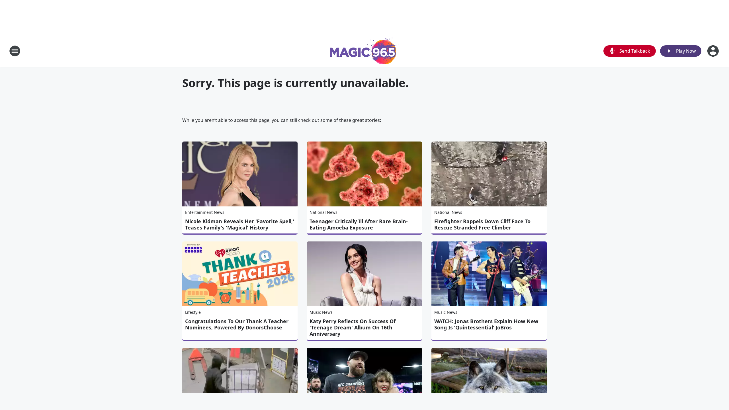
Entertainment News (204, 212)
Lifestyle (193, 312)
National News (323, 212)
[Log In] (713, 51)
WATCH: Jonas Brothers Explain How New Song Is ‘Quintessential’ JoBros (486, 324)
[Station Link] (365, 51)
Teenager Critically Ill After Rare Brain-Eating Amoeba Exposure (359, 224)
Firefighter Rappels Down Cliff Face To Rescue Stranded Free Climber (482, 224)
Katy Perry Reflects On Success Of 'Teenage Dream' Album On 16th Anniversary (353, 327)
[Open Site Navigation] (15, 51)
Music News (321, 312)
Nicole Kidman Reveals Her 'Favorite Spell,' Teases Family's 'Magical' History (239, 224)
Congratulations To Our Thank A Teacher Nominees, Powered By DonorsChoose (236, 324)
